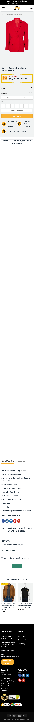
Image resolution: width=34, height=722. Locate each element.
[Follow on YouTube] (18, 521)
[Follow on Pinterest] (15, 521)
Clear (31, 92)
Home (3, 14)
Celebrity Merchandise (14, 14)
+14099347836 (14, 516)
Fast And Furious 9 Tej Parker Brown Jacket (8, 607)
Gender (4, 93)
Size (2, 102)
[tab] (7, 461)
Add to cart (17, 116)
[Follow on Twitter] (11, 521)
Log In (17, 566)
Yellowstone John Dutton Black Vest (24, 606)
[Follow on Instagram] (7, 521)
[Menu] (3, 8)
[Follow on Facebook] (3, 521)
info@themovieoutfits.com (19, 511)
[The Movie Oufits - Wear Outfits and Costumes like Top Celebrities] (17, 8)
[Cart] (31, 8)
